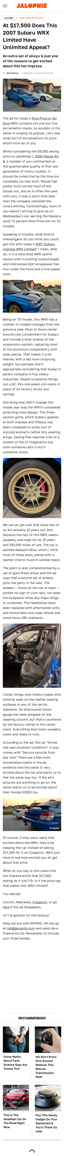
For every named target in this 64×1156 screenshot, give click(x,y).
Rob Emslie (12, 73)
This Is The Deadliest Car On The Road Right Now (15, 1121)
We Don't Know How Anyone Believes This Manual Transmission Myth (46, 1067)
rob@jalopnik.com (21, 928)
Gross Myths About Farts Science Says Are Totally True (15, 1062)
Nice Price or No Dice (31, 18)
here (6, 907)
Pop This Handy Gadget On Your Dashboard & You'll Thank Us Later (46, 1123)
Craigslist (39, 902)
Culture (8, 18)
